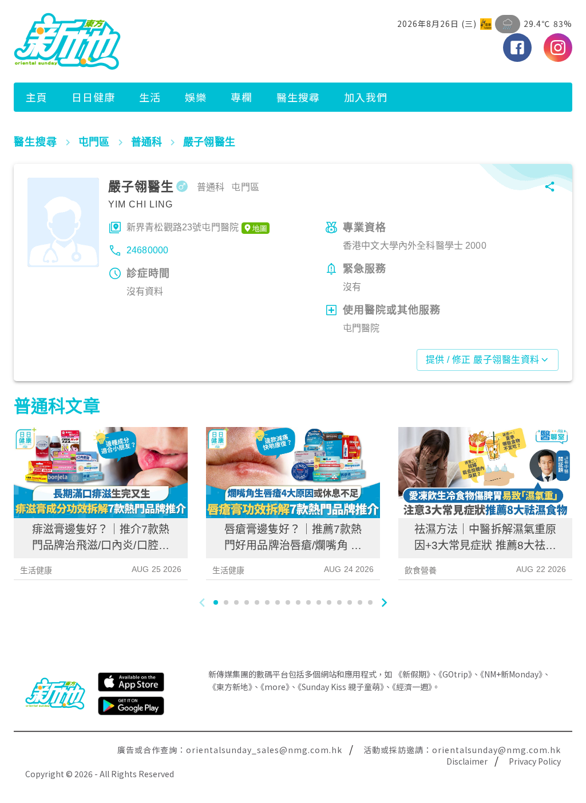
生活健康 (36, 570)
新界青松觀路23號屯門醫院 (182, 227)
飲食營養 (421, 570)
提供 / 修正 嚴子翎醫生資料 (483, 360)
